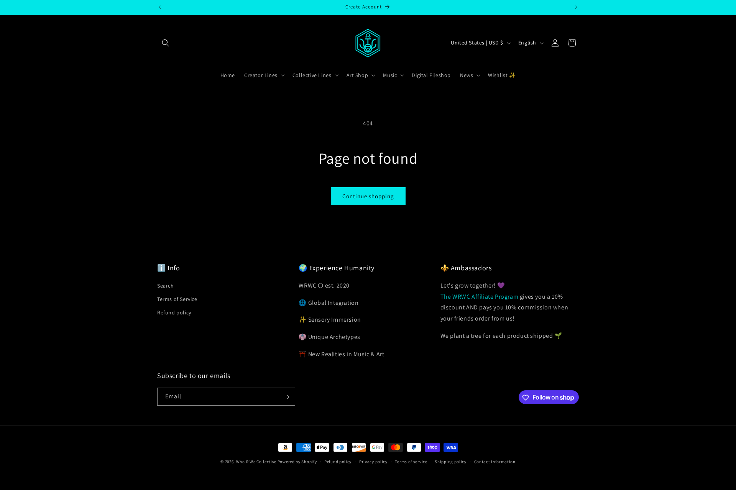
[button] (165, 43)
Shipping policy (451, 461)
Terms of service (411, 461)
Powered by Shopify (297, 461)
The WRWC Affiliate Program (479, 296)
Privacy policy (373, 461)
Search (165, 285)
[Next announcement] (576, 7)
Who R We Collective (256, 461)
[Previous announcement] (159, 7)
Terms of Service (177, 298)
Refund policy (174, 312)
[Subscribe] (286, 397)
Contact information (495, 461)
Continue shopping (368, 196)
